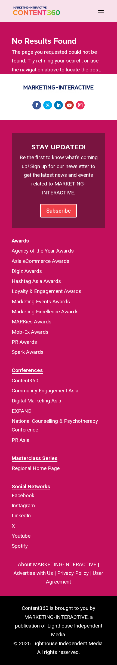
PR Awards (24, 342)
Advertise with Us (33, 573)
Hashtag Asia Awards (36, 281)
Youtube (21, 536)
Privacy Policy (73, 573)
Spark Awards (28, 352)
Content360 (25, 380)
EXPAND (22, 411)
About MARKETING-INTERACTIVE (57, 564)
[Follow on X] (47, 105)
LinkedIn (21, 515)
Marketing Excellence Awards (45, 311)
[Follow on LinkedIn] (58, 105)
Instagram (23, 505)
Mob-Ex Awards (30, 332)
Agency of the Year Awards (43, 251)
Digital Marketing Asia (36, 401)
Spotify (20, 546)
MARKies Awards (31, 322)
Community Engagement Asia (45, 390)
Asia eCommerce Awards (40, 261)
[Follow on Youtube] (69, 105)
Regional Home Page (36, 468)
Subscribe (58, 210)
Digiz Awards (27, 271)
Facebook (23, 495)
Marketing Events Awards (41, 301)
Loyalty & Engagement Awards (46, 291)
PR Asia (20, 440)
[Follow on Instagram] (80, 105)
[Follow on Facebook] (36, 105)
